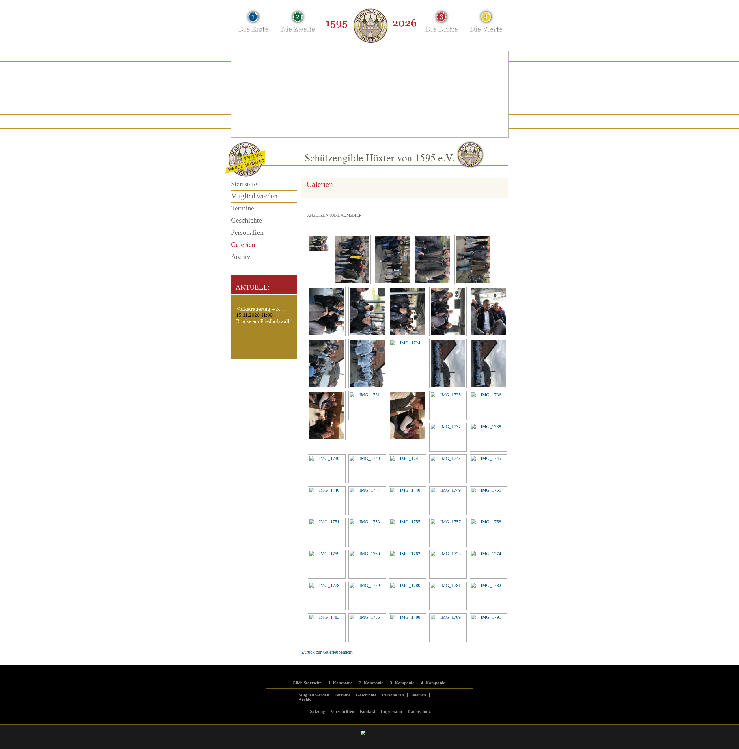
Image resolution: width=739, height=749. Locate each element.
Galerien (243, 244)
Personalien (247, 232)
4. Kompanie (433, 683)
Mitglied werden (254, 196)
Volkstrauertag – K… (261, 308)
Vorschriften (342, 711)
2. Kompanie (371, 683)
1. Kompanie (340, 683)
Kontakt (367, 711)
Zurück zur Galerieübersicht (326, 652)
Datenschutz (419, 711)
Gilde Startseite (307, 683)
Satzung (317, 711)
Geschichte (246, 220)
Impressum (391, 711)
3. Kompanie (402, 683)
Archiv (240, 256)
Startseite (244, 184)
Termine (242, 208)
